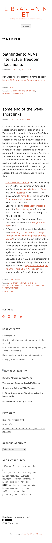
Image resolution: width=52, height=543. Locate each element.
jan (10, 466)
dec (27, 475)
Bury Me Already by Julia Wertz (17, 378)
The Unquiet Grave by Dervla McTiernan (21, 383)
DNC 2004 (7, 424)
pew (25, 285)
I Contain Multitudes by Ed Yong (17, 401)
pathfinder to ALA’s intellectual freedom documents (20, 59)
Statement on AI (9, 335)
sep (13, 475)
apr (24, 466)
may (30, 466)
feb (14, 466)
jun (34, 466)
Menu (27, 26)
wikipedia (14, 288)
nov (22, 475)
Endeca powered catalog (18, 199)
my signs (21, 192)
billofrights (19, 91)
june (24, 491)
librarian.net (26, 12)
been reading (18, 371)
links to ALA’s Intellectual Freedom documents (24, 80)
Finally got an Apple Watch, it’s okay (19, 359)
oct (17, 475)
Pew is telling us (24, 209)
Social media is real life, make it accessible (22, 355)
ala (11, 88)
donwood (30, 91)
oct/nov (23, 494)
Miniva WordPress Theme (31, 534)
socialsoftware (36, 285)
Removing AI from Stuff (13, 420)
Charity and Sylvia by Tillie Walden (18, 388)
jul (3, 469)
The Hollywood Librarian (17, 182)
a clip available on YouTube (33, 189)
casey (16, 283)
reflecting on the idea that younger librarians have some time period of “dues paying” (26, 235)
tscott (5, 288)
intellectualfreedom (12, 93)
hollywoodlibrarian (12, 285)
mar (19, 466)
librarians (15, 280)
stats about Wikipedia (34, 206)
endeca (33, 283)
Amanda (25, 196)
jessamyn (26, 70)
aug (8, 475)
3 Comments (8, 291)
